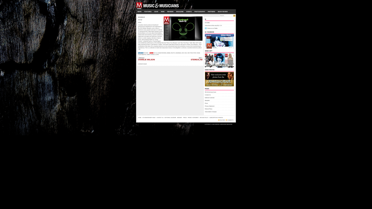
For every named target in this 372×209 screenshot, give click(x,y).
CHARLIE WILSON (146, 59)
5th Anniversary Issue (210, 92)
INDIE (162, 11)
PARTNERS (211, 11)
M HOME (207, 22)
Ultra (157, 54)
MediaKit (207, 100)
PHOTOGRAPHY (199, 11)
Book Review (223, 11)
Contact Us (208, 95)
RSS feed (222, 120)
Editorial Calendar (209, 97)
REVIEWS (170, 11)
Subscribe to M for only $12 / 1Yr (213, 25)
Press (206, 103)
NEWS (139, 11)
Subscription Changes (211, 111)
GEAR (156, 11)
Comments (230, 120)
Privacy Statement (209, 106)
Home (139, 117)
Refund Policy (208, 109)
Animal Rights (171, 53)
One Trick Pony (191, 53)
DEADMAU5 (178, 53)
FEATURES (147, 11)
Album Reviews (162, 53)
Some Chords (151, 54)
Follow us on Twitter (212, 28)
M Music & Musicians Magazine (224, 124)
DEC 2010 (184, 53)
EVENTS (189, 11)
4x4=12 (155, 53)
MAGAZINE (179, 11)
